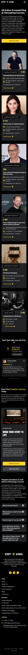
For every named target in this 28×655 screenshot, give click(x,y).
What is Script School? (10, 505)
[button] (24, 2)
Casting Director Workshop (12, 316)
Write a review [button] (17, 354)
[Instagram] (14, 572)
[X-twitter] (17, 572)
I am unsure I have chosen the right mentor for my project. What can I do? (11, 538)
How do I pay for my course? (12, 520)
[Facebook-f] (10, 572)
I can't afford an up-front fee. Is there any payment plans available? (11, 528)
